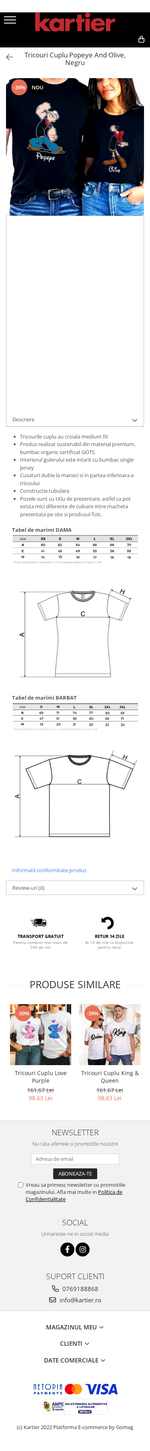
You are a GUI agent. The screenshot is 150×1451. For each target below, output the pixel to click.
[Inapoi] (6, 57)
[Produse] (11, 22)
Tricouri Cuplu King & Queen (110, 1076)
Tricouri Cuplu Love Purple (41, 1076)
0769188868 (79, 1289)
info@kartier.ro (79, 1300)
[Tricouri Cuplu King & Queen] (109, 1034)
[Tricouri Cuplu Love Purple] (40, 1034)
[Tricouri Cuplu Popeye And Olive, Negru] (75, 147)
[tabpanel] (75, 147)
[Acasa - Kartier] (75, 21)
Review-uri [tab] (28, 887)
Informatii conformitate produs (49, 870)
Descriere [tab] (23, 419)
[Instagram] (83, 1249)
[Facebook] (67, 1249)
